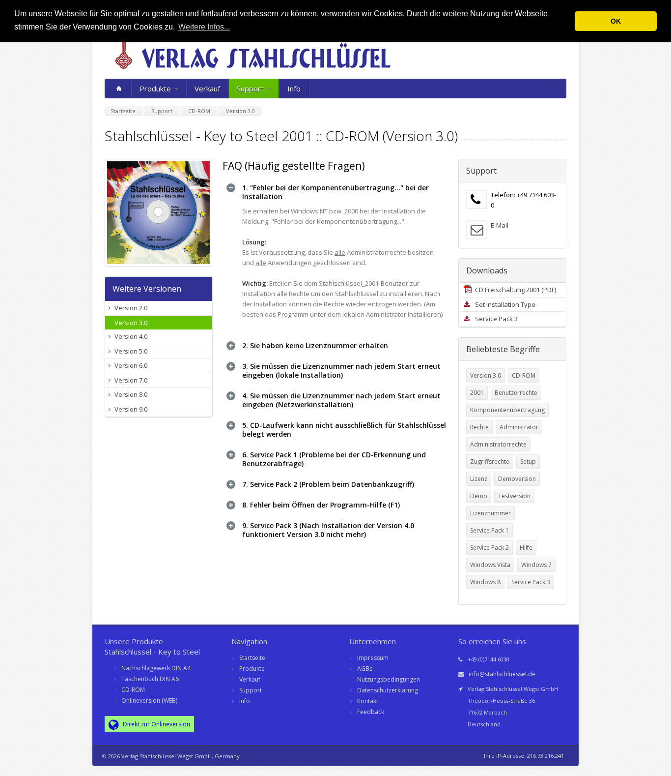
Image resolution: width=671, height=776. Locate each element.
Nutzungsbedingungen (388, 679)
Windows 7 (536, 565)
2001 (477, 392)
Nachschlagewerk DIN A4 (156, 668)
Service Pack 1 (489, 530)
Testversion (514, 496)
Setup (528, 461)
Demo (478, 496)
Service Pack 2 (489, 547)
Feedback (370, 712)
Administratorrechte (498, 444)
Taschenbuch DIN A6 (150, 679)
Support (250, 88)
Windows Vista (490, 565)
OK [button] (616, 21)
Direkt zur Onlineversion (155, 724)
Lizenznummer (490, 513)
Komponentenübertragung (507, 410)
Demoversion (517, 479)
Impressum (373, 658)
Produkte (155, 88)
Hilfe (526, 547)
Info (294, 88)
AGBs (364, 668)
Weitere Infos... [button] (204, 27)
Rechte (479, 427)
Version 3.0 (485, 375)
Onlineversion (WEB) (149, 700)
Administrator (519, 427)
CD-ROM (523, 375)
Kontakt (367, 701)
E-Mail (499, 225)
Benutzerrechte (516, 392)
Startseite (252, 658)
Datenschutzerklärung (387, 690)
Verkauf (207, 88)
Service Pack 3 (530, 582)
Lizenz (478, 479)
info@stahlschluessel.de (502, 674)
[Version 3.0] (159, 213)
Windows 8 (485, 582)
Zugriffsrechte (489, 461)
